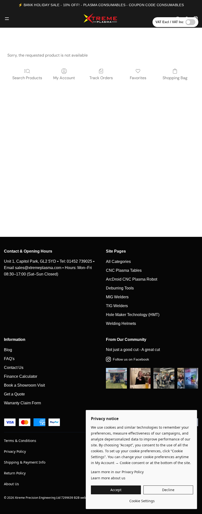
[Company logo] (101, 19)
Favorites (138, 77)
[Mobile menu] (7, 19)
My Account (64, 77)
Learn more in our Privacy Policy (117, 471)
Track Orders (101, 77)
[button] (116, 489)
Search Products (27, 77)
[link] (142, 499)
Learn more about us (108, 478)
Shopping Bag (175, 77)
